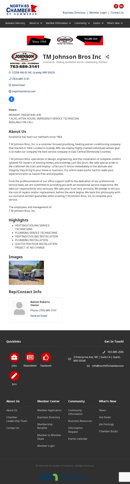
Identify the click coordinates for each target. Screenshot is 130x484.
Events (96, 23)
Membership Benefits (45, 426)
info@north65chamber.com (108, 366)
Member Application (49, 410)
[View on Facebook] (11, 101)
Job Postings (106, 424)
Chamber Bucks (108, 431)
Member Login (98, 12)
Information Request (75, 429)
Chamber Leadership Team (16, 419)
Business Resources (80, 421)
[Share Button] (107, 56)
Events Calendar (78, 439)
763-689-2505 (115, 352)
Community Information (75, 412)
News (102, 410)
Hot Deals (105, 417)
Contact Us (117, 12)
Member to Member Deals (49, 437)
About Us (11, 410)
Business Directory (74, 12)
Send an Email (38, 316)
